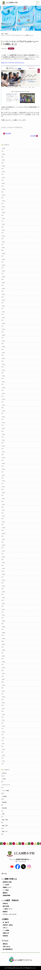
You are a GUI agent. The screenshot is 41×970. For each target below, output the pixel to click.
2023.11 (3, 329)
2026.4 (3, 165)
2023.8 (3, 346)
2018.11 (3, 626)
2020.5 (3, 551)
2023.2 (3, 381)
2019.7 (3, 585)
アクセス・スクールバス (9, 914)
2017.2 (3, 737)
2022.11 (3, 393)
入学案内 (5, 919)
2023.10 (3, 335)
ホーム (4, 874)
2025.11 (3, 195)
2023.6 (3, 358)
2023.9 (3, 340)
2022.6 (3, 422)
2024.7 (3, 282)
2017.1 (3, 743)
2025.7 (3, 218)
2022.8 (3, 410)
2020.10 (3, 533)
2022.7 (3, 416)
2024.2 (3, 311)
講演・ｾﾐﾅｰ (5, 831)
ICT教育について (7, 909)
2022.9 (3, 405)
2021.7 (3, 486)
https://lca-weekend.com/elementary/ (12, 63)
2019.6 (3, 591)
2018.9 (3, 638)
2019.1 (3, 615)
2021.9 (3, 475)
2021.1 (3, 521)
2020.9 (3, 539)
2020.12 (3, 527)
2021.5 (3, 498)
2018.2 (3, 673)
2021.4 (3, 504)
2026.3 (3, 171)
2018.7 (3, 644)
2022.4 (3, 434)
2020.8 (3, 545)
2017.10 (3, 696)
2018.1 (3, 679)
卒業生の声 (6, 933)
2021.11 (3, 463)
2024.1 (3, 317)
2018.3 (3, 667)
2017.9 (3, 702)
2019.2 (3, 609)
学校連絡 (4, 802)
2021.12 (3, 457)
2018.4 (3, 661)
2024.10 (3, 265)
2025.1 (3, 247)
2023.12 (3, 323)
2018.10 (3, 632)
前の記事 (8, 133)
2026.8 (3, 148)
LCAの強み (6, 890)
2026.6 (3, 154)
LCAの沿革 (6, 885)
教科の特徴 (6, 906)
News (6, 33)
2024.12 (3, 253)
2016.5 (3, 761)
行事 (3, 814)
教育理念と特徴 (7, 882)
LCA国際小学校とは (9, 879)
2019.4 (3, 603)
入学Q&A (5, 928)
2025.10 (3, 200)
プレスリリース (6, 784)
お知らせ (11, 48)
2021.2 (3, 515)
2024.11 (3, 259)
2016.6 (3, 755)
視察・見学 (5, 825)
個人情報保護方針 (8, 949)
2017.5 (3, 720)
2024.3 (3, 305)
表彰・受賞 (5, 819)
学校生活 (5, 903)
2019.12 (3, 574)
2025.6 (3, 224)
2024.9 (3, 270)
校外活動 (4, 808)
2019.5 (3, 597)
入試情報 (4, 796)
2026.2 (3, 177)
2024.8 (3, 276)
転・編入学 (6, 922)
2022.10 (3, 399)
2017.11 (3, 691)
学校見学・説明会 (8, 925)
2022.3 (3, 440)
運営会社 (5, 944)
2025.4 (3, 235)
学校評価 (5, 936)
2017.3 (3, 731)
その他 (3, 779)
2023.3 (3, 375)
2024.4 (3, 300)
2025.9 (3, 206)
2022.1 (3, 451)
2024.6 (3, 288)
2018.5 (3, 656)
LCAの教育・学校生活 (10, 900)
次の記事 (32, 136)
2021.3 (3, 510)
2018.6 (3, 650)
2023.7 (3, 352)
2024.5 (3, 294)
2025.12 (3, 189)
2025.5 (3, 230)
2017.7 (3, 708)
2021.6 (3, 492)
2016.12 (3, 749)
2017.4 (3, 726)
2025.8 (3, 212)
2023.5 (3, 364)
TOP (2, 33)
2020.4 (3, 556)
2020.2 (3, 568)
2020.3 (3, 562)
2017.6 (3, 714)
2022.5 (3, 428)
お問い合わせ (6, 946)
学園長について (7, 887)
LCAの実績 (6, 930)
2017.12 (3, 685)
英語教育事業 (6, 895)
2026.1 (3, 183)
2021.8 (3, 480)
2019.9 (3, 580)
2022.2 (3, 446)
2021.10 (3, 469)
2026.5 (3, 160)
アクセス (5, 941)
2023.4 (3, 370)
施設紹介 (5, 893)
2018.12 (3, 621)
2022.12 (3, 387)
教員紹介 (5, 911)
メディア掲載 (5, 790)
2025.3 (3, 241)
